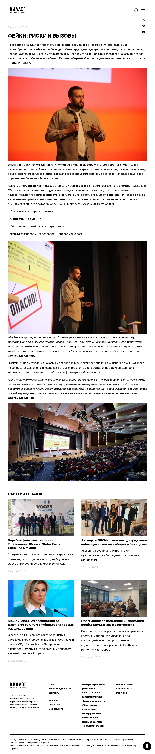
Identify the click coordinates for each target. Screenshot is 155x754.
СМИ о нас (54, 704)
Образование (90, 705)
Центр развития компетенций (91, 716)
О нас (51, 684)
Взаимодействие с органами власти (92, 724)
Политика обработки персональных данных (29, 743)
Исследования (124, 684)
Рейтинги (121, 693)
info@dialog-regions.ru (124, 740)
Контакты (54, 693)
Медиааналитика (92, 697)
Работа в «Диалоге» (59, 688)
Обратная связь (91, 692)
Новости (53, 700)
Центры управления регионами (93, 686)
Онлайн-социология (93, 701)
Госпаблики (89, 709)
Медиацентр (55, 709)
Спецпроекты (124, 688)
